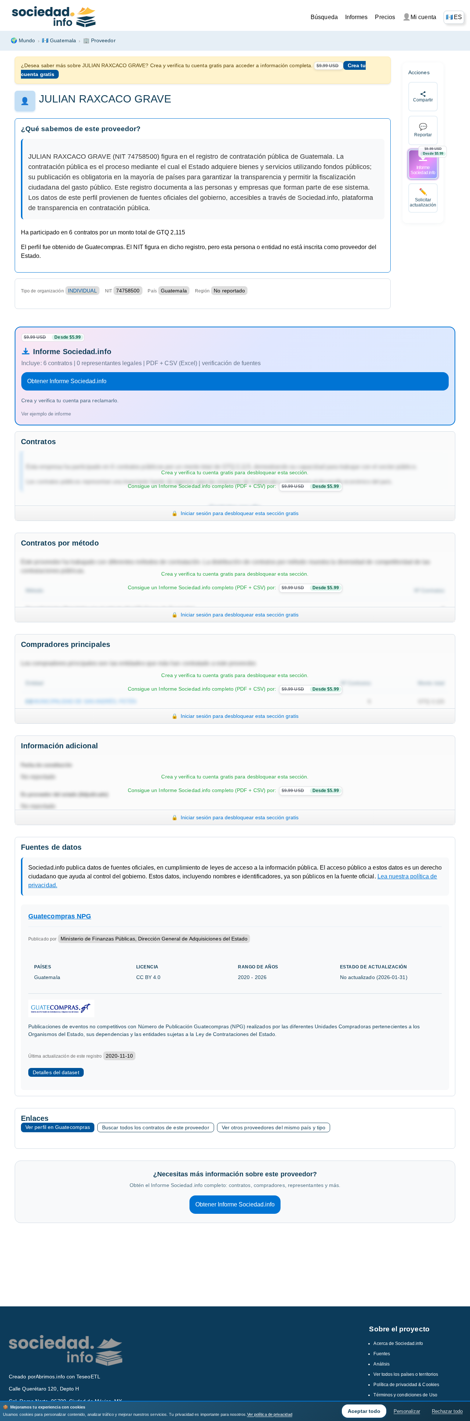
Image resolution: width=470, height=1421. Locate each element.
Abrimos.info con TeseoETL (68, 1376)
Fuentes (381, 1353)
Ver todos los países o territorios (405, 1374)
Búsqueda (324, 17)
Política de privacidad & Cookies (406, 1384)
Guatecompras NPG (59, 916)
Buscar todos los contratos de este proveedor (155, 1127)
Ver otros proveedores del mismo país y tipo (273, 1127)
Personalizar (407, 1411)
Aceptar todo (364, 1411)
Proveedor (99, 40)
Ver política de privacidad (269, 1414)
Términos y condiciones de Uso (405, 1394)
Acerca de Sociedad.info (398, 1343)
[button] (454, 17)
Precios (385, 17)
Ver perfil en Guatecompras (57, 1127)
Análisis (381, 1364)
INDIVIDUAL (82, 291)
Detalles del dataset (56, 1072)
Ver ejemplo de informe (46, 414)
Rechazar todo (447, 1411)
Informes (356, 17)
